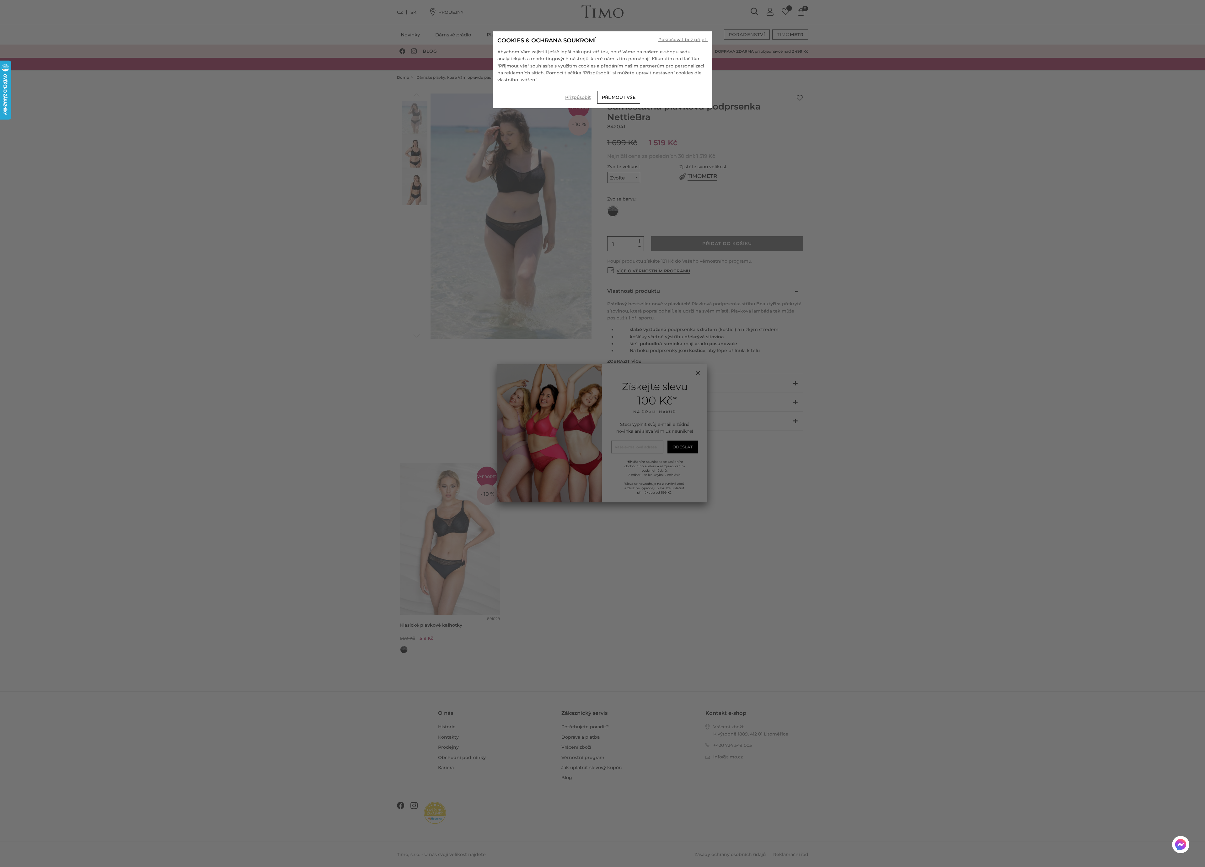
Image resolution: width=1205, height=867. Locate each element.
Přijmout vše (618, 97)
